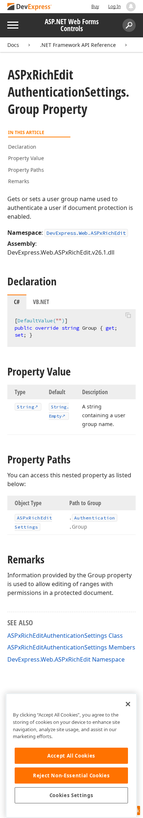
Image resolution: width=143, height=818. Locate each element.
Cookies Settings (72, 795)
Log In (114, 6)
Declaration (22, 146)
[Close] (128, 704)
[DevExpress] (29, 7)
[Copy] (128, 315)
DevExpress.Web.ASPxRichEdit (86, 233)
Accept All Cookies (71, 755)
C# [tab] (17, 302)
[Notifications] (131, 6)
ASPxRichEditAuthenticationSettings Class (65, 636)
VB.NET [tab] (41, 302)
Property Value (26, 158)
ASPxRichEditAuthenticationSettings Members (71, 647)
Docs (13, 44)
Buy (95, 6)
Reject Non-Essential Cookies (71, 775)
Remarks (18, 181)
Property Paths (26, 169)
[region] (71, 755)
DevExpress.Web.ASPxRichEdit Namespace (66, 659)
